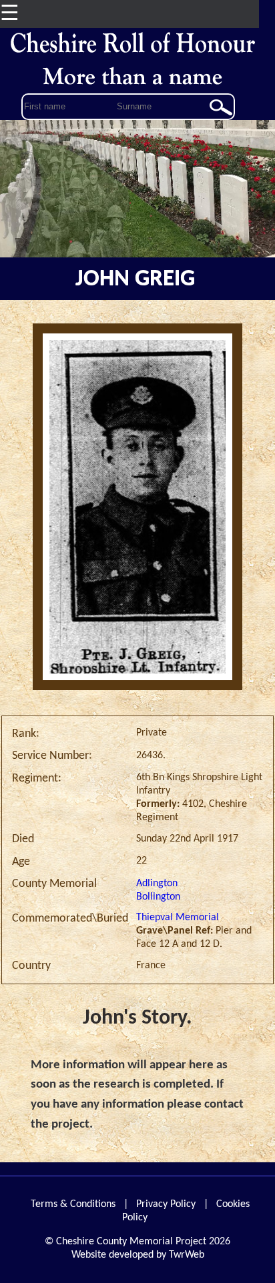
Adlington (157, 883)
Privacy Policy (166, 1204)
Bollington (158, 897)
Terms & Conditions (73, 1204)
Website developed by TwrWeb (137, 1255)
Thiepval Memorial (177, 917)
